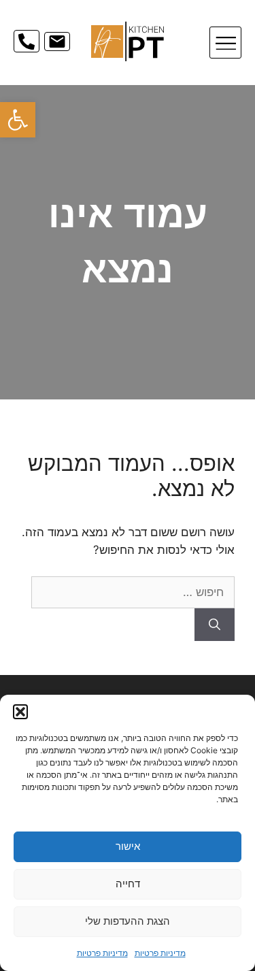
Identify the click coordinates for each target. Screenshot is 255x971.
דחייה (128, 883)
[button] (17, 119)
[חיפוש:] (133, 592)
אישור (128, 846)
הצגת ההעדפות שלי (127, 921)
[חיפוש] (214, 624)
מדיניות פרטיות (160, 953)
